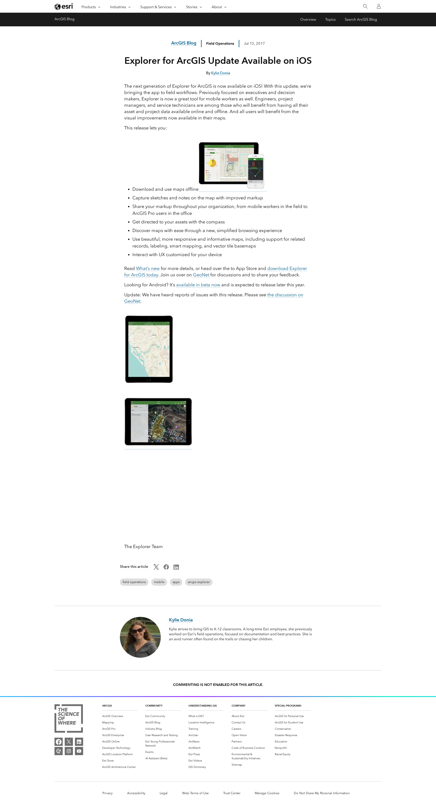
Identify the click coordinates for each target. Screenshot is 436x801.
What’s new (148, 268)
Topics (330, 19)
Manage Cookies (267, 793)
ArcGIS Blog (64, 19)
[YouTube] (79, 751)
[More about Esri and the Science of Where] (68, 719)
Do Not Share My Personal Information (322, 793)
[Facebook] (58, 742)
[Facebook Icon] (166, 568)
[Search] (365, 6)
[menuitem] (120, 716)
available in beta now (198, 284)
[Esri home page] (64, 6)
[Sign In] (379, 6)
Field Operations (220, 43)
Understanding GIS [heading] (202, 705)
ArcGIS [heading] (107, 705)
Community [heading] (153, 705)
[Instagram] (69, 751)
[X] (69, 742)
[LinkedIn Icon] (176, 568)
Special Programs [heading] (288, 705)
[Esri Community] (58, 751)
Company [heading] (238, 705)
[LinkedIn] (79, 742)
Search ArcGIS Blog (361, 19)
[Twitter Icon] (156, 568)
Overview (308, 19)
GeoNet (201, 274)
